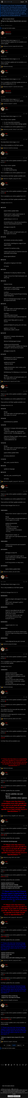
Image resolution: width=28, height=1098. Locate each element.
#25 (26, 113)
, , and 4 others (11, 571)
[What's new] (26, 1)
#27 (26, 158)
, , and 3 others (13, 129)
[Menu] (2, 1)
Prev (9, 1045)
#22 (26, 56)
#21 (26, 37)
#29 (26, 391)
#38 (26, 927)
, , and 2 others (13, 86)
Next (18, 1045)
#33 (26, 697)
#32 (26, 654)
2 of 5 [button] (14, 1045)
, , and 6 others (13, 46)
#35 (26, 778)
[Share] (24, 38)
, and (10, 103)
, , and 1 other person (13, 481)
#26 (26, 139)
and (8, 66)
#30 (26, 491)
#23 (26, 76)
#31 (26, 581)
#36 (26, 825)
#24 (26, 96)
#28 (26, 188)
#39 (26, 970)
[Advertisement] (14, 1057)
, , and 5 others (11, 381)
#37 (26, 867)
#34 (26, 728)
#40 (26, 1010)
